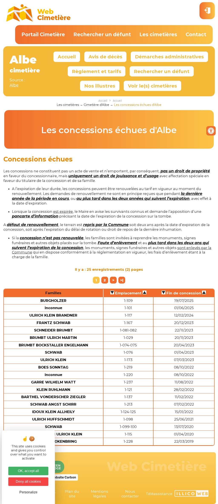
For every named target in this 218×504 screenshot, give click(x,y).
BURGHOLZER (53, 300)
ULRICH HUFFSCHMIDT (53, 419)
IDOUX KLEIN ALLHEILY (53, 412)
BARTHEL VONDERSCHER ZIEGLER (53, 397)
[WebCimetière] (38, 20)
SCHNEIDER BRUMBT (53, 330)
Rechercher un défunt (102, 34)
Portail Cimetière (43, 34)
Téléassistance (159, 494)
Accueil (67, 56)
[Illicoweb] (191, 494)
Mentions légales (99, 493)
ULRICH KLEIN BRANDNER (53, 315)
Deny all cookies (28, 481)
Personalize (28, 492)
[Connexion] (207, 10)
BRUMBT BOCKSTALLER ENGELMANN (53, 345)
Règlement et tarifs (96, 71)
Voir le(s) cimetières (152, 86)
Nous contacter (130, 493)
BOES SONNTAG (53, 367)
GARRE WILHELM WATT (53, 382)
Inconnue (53, 308)
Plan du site (72, 493)
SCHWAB (53, 352)
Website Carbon (63, 477)
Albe (14, 85)
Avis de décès (105, 56)
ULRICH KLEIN (53, 360)
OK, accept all (28, 471)
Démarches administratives (169, 56)
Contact (196, 34)
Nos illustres (99, 86)
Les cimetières (158, 34)
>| (121, 280)
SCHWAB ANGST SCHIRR (53, 404)
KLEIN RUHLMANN (53, 389)
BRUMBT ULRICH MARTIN (53, 338)
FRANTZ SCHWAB (53, 323)
